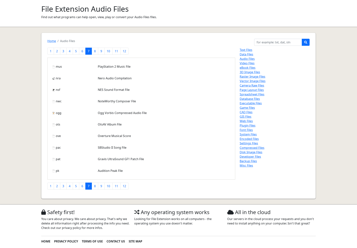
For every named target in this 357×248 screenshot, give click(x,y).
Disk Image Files (251, 152)
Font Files (246, 130)
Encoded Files (249, 139)
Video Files (247, 63)
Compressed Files (252, 148)
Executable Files (251, 103)
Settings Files (249, 143)
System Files (248, 134)
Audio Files (247, 59)
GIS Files (245, 117)
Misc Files (246, 165)
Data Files (246, 54)
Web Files (246, 121)
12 (124, 51)
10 (108, 51)
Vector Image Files (253, 81)
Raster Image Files (252, 77)
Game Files (247, 108)
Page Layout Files (252, 90)
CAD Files (246, 112)
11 (116, 51)
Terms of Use (92, 241)
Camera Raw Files (252, 85)
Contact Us (116, 241)
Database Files (250, 99)
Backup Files (248, 161)
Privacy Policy (66, 241)
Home (51, 41)
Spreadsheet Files (252, 94)
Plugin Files (247, 125)
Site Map (135, 241)
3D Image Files (250, 72)
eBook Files (247, 68)
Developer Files (250, 157)
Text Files (246, 50)
